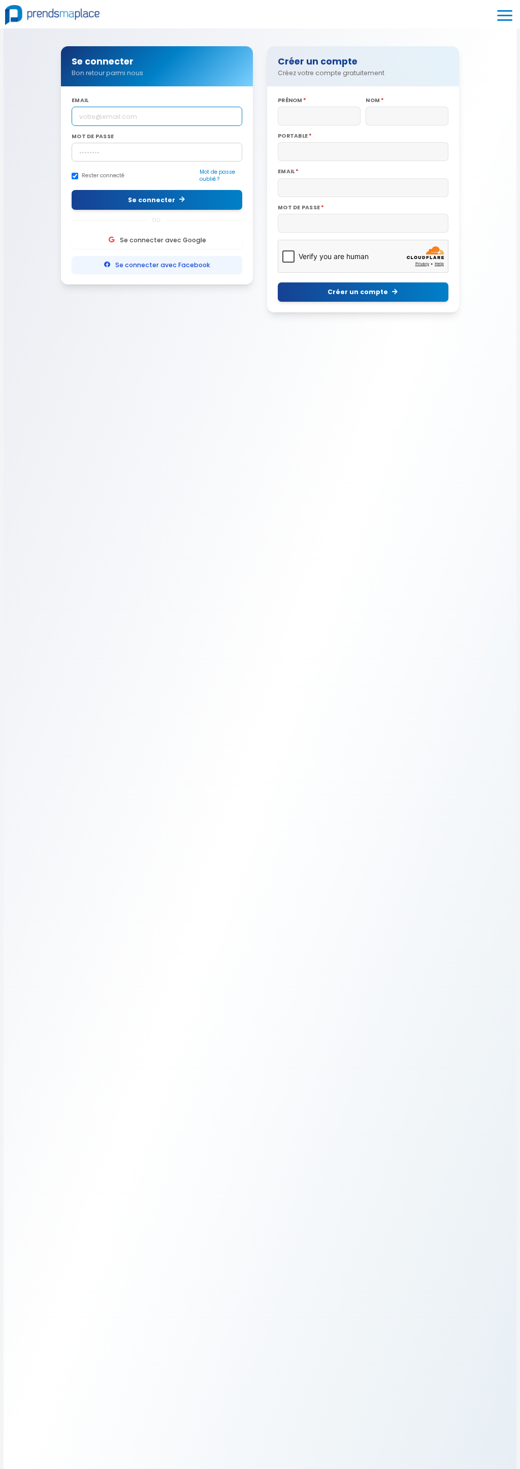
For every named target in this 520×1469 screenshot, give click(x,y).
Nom (373, 100)
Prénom (290, 100)
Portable (293, 136)
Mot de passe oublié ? (217, 176)
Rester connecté (103, 175)
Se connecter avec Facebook (162, 265)
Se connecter (151, 200)
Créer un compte (358, 292)
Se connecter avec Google (163, 240)
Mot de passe (93, 136)
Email (80, 100)
